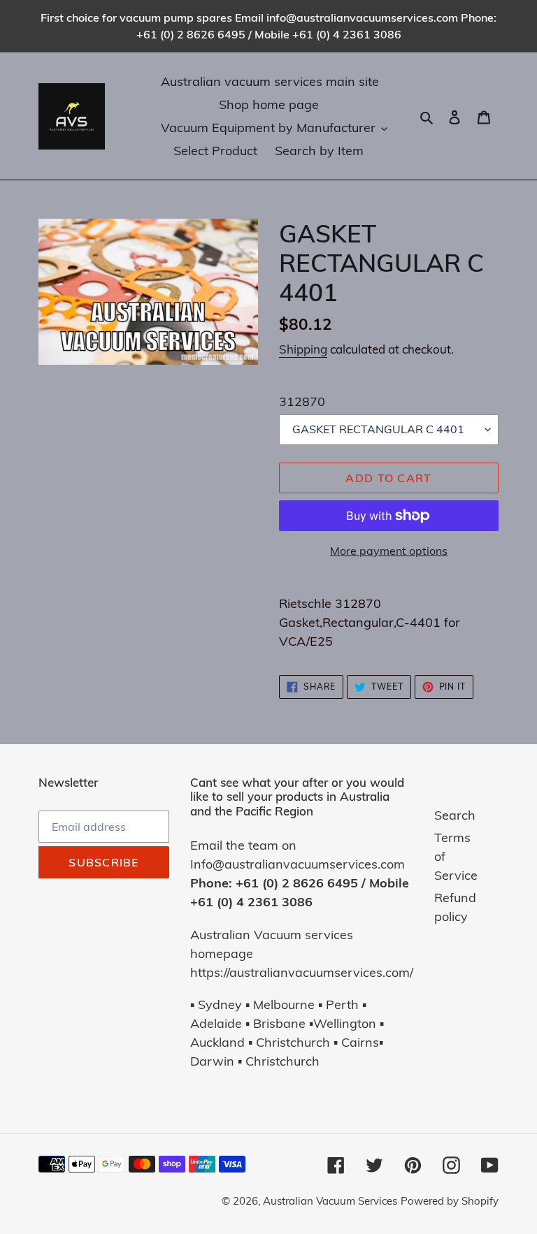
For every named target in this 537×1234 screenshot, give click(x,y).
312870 (302, 401)
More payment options (389, 551)
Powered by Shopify (450, 1200)
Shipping (303, 349)
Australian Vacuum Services (330, 1200)
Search (454, 815)
